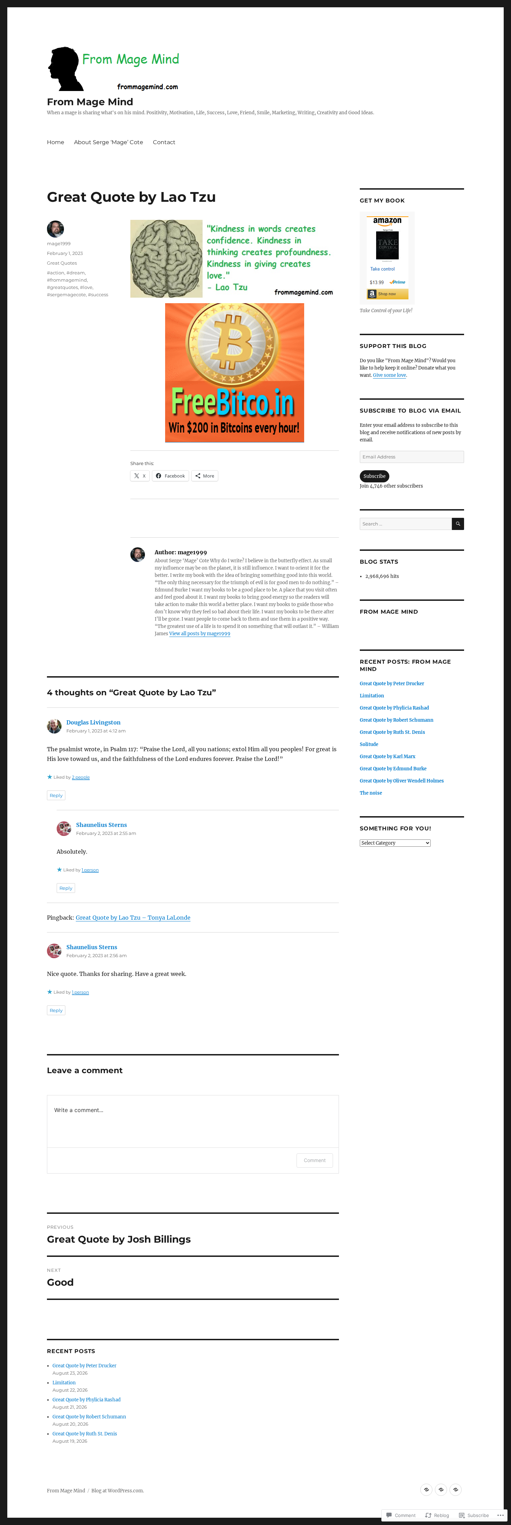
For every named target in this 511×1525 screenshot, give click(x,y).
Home (55, 142)
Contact (164, 142)
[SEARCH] (458, 524)
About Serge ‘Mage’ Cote (108, 142)
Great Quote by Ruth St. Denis (84, 1434)
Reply (56, 795)
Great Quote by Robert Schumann (89, 1417)
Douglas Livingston (93, 722)
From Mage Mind (90, 102)
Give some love (389, 375)
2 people (81, 777)
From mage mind (389, 611)
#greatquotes (62, 287)
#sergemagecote (66, 294)
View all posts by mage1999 (199, 634)
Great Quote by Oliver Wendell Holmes (402, 781)
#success (98, 294)
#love (86, 287)
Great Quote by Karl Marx (387, 757)
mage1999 (59, 243)
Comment (315, 1160)
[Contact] (455, 1490)
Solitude (369, 744)
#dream (75, 272)
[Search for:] (406, 524)
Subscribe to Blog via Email (410, 410)
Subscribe (375, 476)
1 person (90, 869)
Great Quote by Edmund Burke (393, 769)
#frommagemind (67, 280)
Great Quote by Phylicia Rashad (86, 1400)
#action (55, 272)
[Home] (426, 1490)
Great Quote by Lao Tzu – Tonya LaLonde (133, 917)
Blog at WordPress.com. (117, 1491)
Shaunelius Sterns (101, 824)
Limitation (64, 1383)
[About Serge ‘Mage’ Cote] (441, 1490)
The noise (371, 793)
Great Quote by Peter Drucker (84, 1366)
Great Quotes (62, 263)
